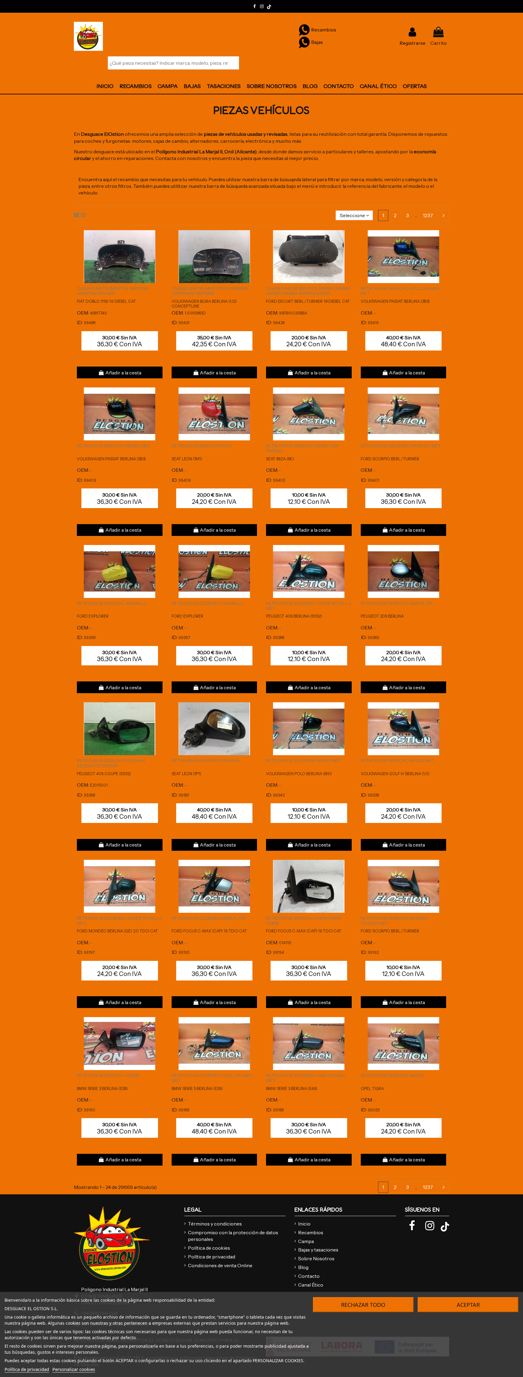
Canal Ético (310, 1285)
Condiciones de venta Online (220, 1265)
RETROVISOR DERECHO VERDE (108, 1075)
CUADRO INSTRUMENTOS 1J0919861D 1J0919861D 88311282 (210, 291)
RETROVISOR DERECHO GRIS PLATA (397, 603)
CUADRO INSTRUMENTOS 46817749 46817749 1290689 (113, 291)
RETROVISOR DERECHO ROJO (202, 446)
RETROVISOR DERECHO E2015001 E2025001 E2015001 (111, 763)
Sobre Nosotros (316, 1258)
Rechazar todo (363, 1304)
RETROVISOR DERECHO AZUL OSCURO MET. (400, 291)
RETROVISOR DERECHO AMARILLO (112, 603)
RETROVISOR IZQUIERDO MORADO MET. (401, 446)
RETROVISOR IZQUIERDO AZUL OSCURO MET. (212, 1078)
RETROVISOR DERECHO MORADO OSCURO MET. (395, 920)
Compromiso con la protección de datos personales (233, 1235)
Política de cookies (209, 1248)
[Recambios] (304, 30)
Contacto (309, 1276)
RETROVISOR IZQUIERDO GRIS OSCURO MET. (306, 1078)
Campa (306, 1241)
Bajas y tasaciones (318, 1250)
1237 (428, 215)
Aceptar (468, 1304)
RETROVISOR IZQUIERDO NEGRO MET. (304, 760)
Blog (303, 1267)
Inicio (304, 1224)
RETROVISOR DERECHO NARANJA (206, 760)
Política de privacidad (211, 1257)
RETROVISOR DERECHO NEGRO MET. (114, 446)
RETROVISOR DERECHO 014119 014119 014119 (303, 920)
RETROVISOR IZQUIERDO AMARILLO (208, 603)
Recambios (310, 1232)
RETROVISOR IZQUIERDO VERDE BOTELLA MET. (308, 606)
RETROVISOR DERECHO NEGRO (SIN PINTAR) (302, 448)
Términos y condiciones (215, 1224)
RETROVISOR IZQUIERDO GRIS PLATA (209, 918)
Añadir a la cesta (123, 373)
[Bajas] (304, 42)
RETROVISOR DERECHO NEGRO (392, 1075)
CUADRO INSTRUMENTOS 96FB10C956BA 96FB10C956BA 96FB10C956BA (308, 291)
